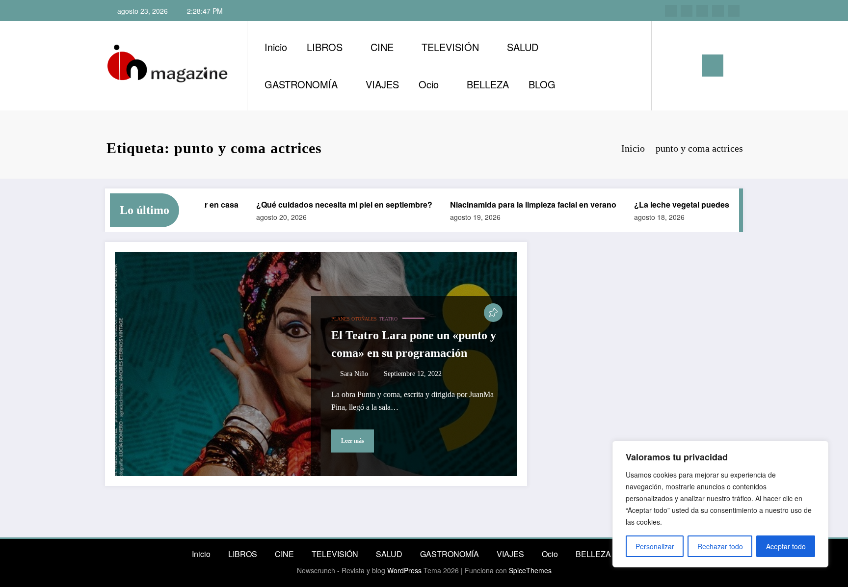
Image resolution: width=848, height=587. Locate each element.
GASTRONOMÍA (301, 84)
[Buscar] (669, 66)
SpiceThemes (530, 570)
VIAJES (382, 84)
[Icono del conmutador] (712, 65)
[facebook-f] (718, 11)
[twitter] (702, 11)
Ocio (429, 84)
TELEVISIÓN (450, 47)
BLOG (542, 84)
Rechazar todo (720, 546)
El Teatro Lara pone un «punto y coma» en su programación (413, 344)
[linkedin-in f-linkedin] (686, 11)
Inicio (276, 47)
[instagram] (671, 11)
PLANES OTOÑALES (354, 318)
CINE (382, 47)
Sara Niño (354, 373)
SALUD (522, 47)
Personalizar (655, 546)
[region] (720, 504)
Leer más (352, 440)
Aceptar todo (786, 546)
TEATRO (388, 318)
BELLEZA (488, 84)
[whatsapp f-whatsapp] (734, 11)
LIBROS (325, 47)
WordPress (404, 570)
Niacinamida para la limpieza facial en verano (522, 204)
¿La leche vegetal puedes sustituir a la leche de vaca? (723, 204)
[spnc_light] (687, 65)
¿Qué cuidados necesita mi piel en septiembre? (333, 204)
